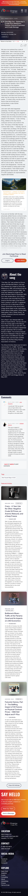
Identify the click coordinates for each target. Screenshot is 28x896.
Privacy (3, 883)
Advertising (4, 881)
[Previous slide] (24, 41)
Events (3, 875)
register (12, 464)
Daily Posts (4, 871)
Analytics (4, 873)
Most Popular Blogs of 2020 (9, 477)
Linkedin (3, 861)
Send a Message (8, 813)
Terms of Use (5, 885)
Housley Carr (12, 34)
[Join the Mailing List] (25, 45)
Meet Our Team (8, 809)
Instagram (4, 863)
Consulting (4, 877)
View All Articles (14, 785)
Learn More (6, 209)
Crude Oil (5, 36)
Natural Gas (9, 610)
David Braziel (12, 717)
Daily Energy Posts (7, 18)
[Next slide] (27, 41)
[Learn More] (14, 184)
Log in (7, 260)
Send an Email (5, 848)
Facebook (4, 859)
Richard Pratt (12, 623)
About (3, 879)
